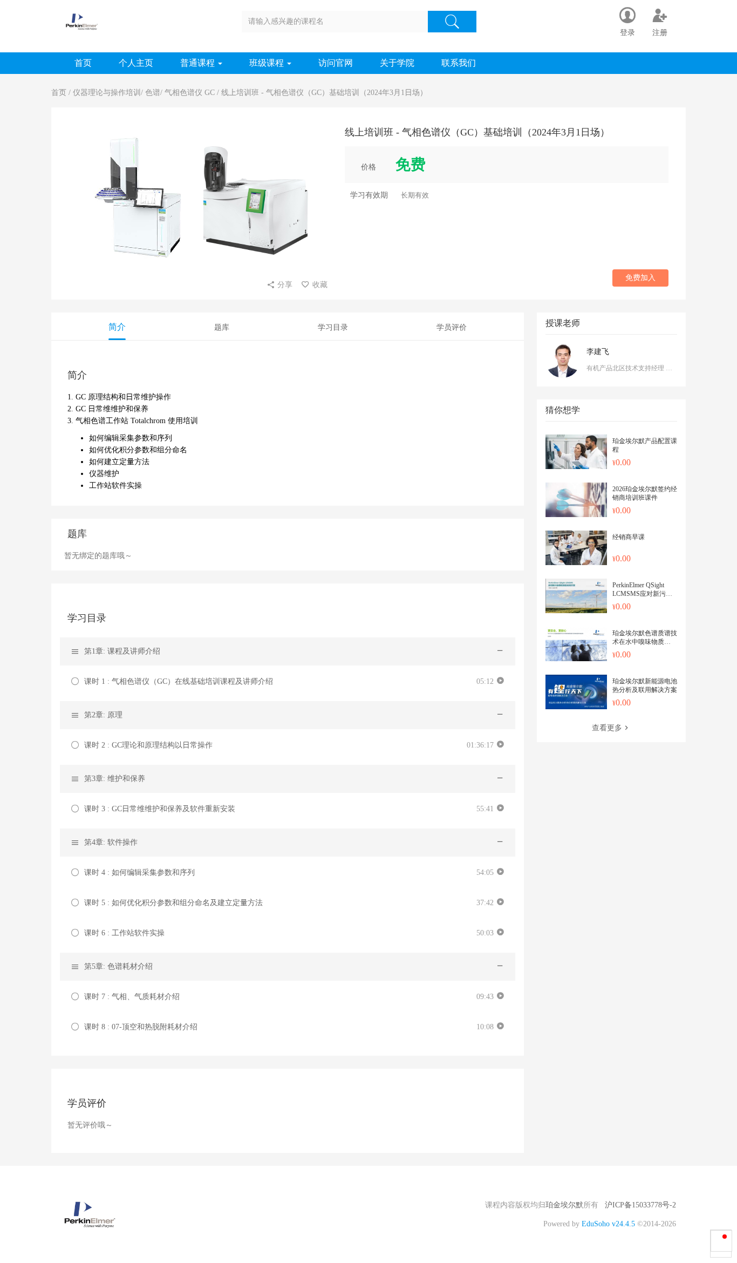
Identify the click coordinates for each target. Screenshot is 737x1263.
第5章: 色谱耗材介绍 (118, 966)
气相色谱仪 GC (190, 93)
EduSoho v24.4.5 (608, 1224)
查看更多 (607, 728)
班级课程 (267, 62)
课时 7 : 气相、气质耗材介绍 (132, 997)
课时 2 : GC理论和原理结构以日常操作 (148, 745)
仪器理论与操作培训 (107, 93)
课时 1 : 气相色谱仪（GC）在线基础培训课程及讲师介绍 (178, 681)
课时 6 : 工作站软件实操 (124, 933)
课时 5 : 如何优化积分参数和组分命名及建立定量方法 (173, 903)
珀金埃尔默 (564, 1205)
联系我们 (458, 62)
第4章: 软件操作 (111, 842)
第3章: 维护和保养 (114, 779)
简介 (117, 326)
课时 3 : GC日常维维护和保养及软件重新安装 (159, 809)
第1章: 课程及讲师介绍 (122, 651)
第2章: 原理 (103, 715)
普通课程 (198, 62)
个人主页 (136, 62)
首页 (83, 62)
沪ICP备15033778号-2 (640, 1205)
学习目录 (333, 327)
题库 (221, 327)
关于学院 (397, 62)
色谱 (152, 93)
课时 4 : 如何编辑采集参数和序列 (139, 872)
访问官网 (335, 62)
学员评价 (451, 327)
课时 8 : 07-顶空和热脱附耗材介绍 (140, 1027)
